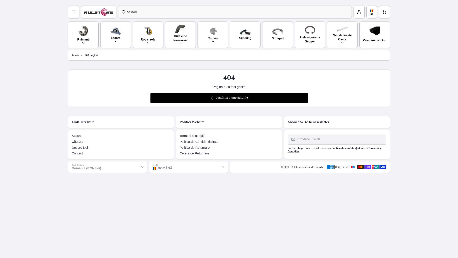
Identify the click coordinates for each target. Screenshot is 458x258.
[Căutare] (121, 12)
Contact (77, 153)
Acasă (75, 55)
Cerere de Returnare (194, 153)
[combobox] (235, 12)
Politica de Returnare (195, 147)
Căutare (77, 142)
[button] (384, 12)
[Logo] (98, 12)
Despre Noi (80, 147)
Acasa (76, 136)
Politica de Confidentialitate (199, 142)
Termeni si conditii (192, 136)
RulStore (296, 167)
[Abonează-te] (381, 139)
